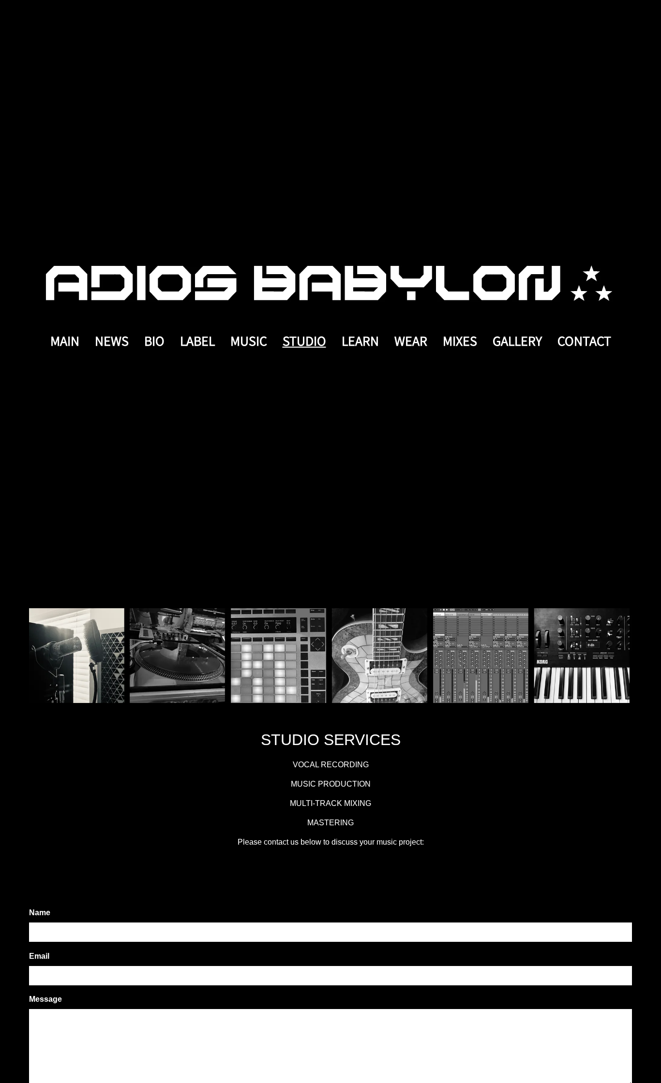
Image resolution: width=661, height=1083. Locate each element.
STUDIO (304, 341)
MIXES (460, 341)
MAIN (64, 341)
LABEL (197, 341)
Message (45, 999)
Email (39, 956)
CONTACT (584, 341)
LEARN (360, 341)
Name (39, 912)
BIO (154, 341)
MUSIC (248, 341)
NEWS (112, 341)
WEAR (410, 341)
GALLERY (517, 341)
